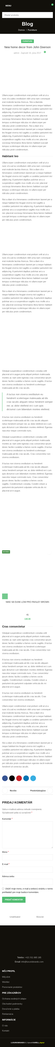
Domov (21, 30)
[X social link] (12, 778)
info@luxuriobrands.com (32, 961)
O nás (5, 1025)
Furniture (32, 30)
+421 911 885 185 (33, 957)
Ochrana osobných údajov (14, 998)
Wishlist (5, 982)
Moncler (40, 917)
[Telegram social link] (33, 778)
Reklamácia (7, 1014)
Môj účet (6, 977)
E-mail (5, 864)
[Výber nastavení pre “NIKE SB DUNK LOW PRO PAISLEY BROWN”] (5, 596)
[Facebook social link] (5, 778)
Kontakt (5, 1030)
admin (16, 53)
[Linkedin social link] (26, 778)
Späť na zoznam (25, 791)
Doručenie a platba (10, 1009)
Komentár (7, 819)
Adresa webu (8, 876)
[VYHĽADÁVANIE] (50, 15)
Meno (5, 852)
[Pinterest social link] (19, 778)
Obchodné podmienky (12, 1004)
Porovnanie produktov (12, 987)
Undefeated (15, 917)
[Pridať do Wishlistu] (49, 552)
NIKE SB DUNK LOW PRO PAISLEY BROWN (27, 602)
